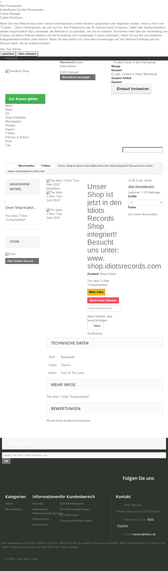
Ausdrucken (94, 333)
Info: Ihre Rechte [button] (10, 49)
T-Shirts (10, 133)
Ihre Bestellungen (72, 503)
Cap (7, 145)
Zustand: (93, 274)
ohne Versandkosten (141, 186)
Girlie (8, 141)
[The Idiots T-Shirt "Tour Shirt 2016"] (63, 199)
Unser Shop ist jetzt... (20, 207)
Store (14, 241)
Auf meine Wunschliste (143, 214)
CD (7, 113)
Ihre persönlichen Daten (76, 520)
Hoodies (10, 125)
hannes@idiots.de (144, 534)
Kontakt (38, 503)
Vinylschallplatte (15, 117)
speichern (8, 53)
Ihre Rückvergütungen (75, 509)
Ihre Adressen (69, 515)
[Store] (22, 254)
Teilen (96, 325)
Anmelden (11, 58)
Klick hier (53, 547)
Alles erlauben (27, 53)
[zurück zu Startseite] (10, 166)
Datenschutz (41, 519)
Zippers (10, 129)
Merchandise (13, 121)
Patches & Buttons (17, 137)
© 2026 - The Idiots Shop (21, 559)
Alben (8, 109)
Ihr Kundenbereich (77, 496)
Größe (132, 196)
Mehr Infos (96, 292)
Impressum (40, 524)
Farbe (132, 207)
